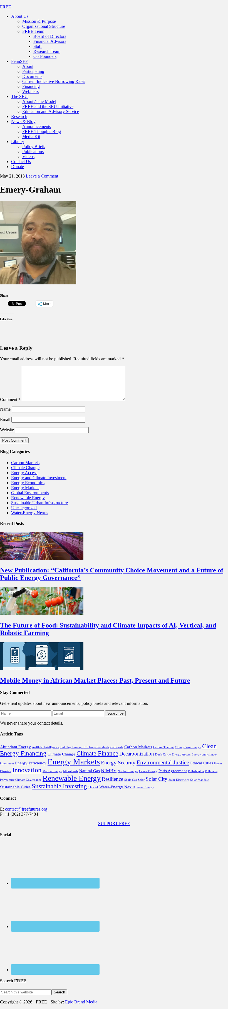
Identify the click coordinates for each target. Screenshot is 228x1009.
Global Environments (30, 492)
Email (5, 419)
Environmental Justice (163, 762)
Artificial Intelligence (45, 747)
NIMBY (109, 770)
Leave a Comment (42, 176)
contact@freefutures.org (26, 809)
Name (5, 409)
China (178, 747)
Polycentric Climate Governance (20, 779)
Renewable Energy (28, 497)
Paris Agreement (172, 771)
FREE (5, 6)
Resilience (112, 779)
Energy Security (118, 763)
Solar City (156, 779)
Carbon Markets (25, 462)
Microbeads (70, 771)
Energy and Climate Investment (38, 477)
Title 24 (93, 787)
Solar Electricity (178, 779)
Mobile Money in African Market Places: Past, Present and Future (95, 680)
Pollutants (211, 771)
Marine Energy (52, 771)
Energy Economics (27, 482)
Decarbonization (136, 754)
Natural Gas (89, 771)
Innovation (26, 770)
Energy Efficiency (30, 763)
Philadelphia (196, 771)
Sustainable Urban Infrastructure (39, 502)
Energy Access (24, 472)
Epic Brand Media (81, 1002)
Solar (141, 779)
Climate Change (25, 467)
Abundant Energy (15, 747)
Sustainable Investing (59, 786)
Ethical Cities (201, 763)
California (116, 747)
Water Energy (145, 787)
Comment (10, 399)
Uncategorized (24, 507)
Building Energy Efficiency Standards (84, 747)
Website (7, 429)
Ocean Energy (148, 771)
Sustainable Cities (15, 787)
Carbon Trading (163, 747)
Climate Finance (97, 753)
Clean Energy (192, 747)
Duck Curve (163, 754)
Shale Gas (130, 779)
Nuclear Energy (128, 771)
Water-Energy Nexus (29, 512)
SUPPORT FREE (114, 823)
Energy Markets (25, 487)
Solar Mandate (199, 779)
